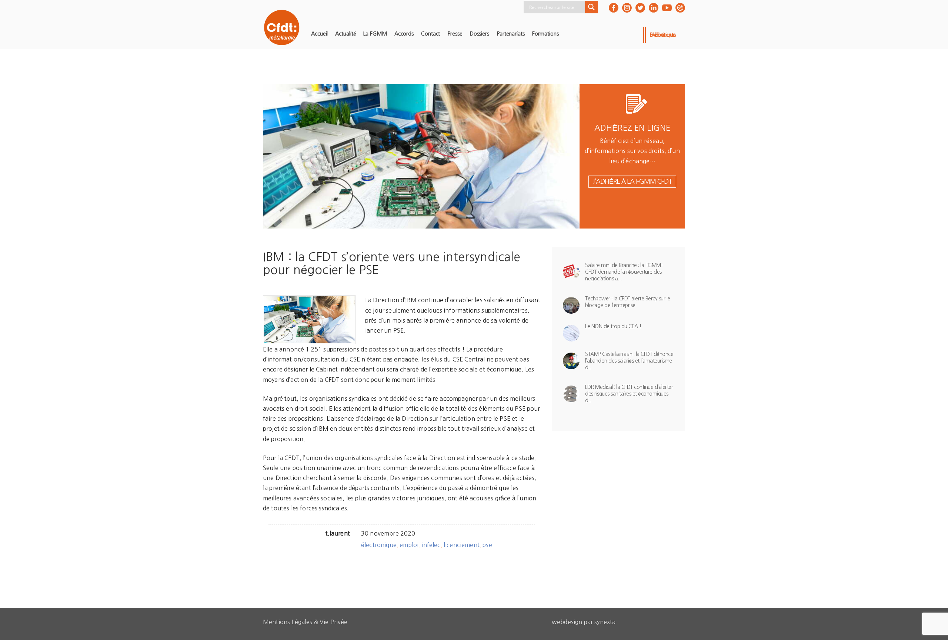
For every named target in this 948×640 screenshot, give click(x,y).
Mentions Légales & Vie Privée (305, 622)
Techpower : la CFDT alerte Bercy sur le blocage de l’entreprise (627, 302)
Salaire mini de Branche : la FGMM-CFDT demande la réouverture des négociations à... (623, 272)
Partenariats (511, 33)
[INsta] (627, 8)
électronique (379, 545)
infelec (431, 545)
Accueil (319, 33)
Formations (545, 33)
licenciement (462, 545)
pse (487, 545)
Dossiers (479, 33)
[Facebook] (613, 8)
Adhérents (663, 34)
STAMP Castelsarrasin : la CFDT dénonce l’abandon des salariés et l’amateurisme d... (629, 360)
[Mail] (680, 8)
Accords (404, 33)
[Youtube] (667, 8)
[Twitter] (640, 8)
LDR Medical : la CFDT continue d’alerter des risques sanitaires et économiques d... (629, 393)
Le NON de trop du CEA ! (613, 326)
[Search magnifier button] (591, 7)
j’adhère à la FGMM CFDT (632, 181)
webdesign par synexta (583, 622)
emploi (409, 545)
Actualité (345, 33)
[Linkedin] (653, 8)
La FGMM (375, 33)
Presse (454, 33)
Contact (430, 33)
